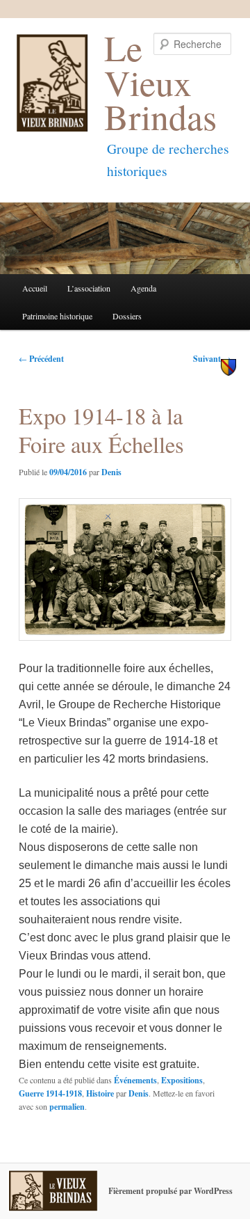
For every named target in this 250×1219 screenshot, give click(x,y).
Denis (111, 472)
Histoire (100, 1093)
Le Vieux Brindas (160, 82)
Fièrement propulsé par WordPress (170, 1191)
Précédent (41, 359)
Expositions (182, 1080)
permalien (67, 1107)
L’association (88, 288)
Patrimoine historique (57, 315)
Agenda (143, 288)
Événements (135, 1080)
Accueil (34, 288)
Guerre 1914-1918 (50, 1093)
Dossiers (127, 315)
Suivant (212, 359)
